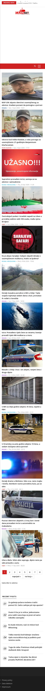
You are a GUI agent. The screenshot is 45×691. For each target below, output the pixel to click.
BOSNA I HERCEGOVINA (9, 185)
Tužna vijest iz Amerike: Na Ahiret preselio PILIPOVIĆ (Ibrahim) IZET (22, 658)
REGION (4, 301)
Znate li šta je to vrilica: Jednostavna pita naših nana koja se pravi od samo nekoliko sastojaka (24, 615)
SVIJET (3, 224)
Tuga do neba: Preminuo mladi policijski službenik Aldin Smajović (25, 648)
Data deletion (7, 683)
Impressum (6, 687)
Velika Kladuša (7, 148)
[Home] (22, 11)
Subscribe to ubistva (9, 583)
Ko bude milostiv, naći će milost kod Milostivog (23, 626)
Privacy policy (7, 680)
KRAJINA (4, 108)
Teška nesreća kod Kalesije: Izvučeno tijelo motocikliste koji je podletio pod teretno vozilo (24, 637)
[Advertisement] (22, 40)
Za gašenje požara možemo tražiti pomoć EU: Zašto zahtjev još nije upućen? (25, 603)
